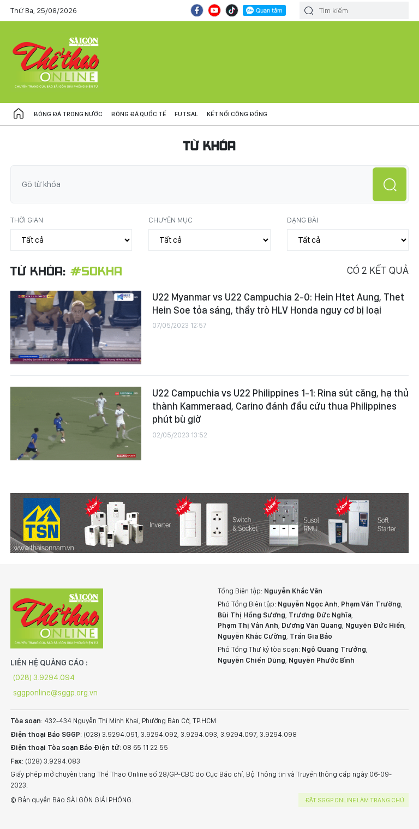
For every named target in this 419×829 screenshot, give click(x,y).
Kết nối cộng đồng (237, 114)
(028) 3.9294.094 (44, 677)
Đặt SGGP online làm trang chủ (355, 800)
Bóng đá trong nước (68, 114)
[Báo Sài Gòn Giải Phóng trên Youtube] (214, 10)
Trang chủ (18, 114)
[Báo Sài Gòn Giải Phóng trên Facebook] (196, 10)
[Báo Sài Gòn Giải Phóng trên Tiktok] (231, 10)
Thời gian (26, 219)
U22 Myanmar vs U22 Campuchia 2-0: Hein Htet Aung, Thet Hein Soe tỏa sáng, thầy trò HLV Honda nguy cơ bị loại (278, 303)
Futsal (186, 114)
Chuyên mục (170, 219)
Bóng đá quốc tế (138, 114)
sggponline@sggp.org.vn (55, 693)
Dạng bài (302, 219)
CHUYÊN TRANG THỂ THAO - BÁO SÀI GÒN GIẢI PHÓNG (56, 62)
